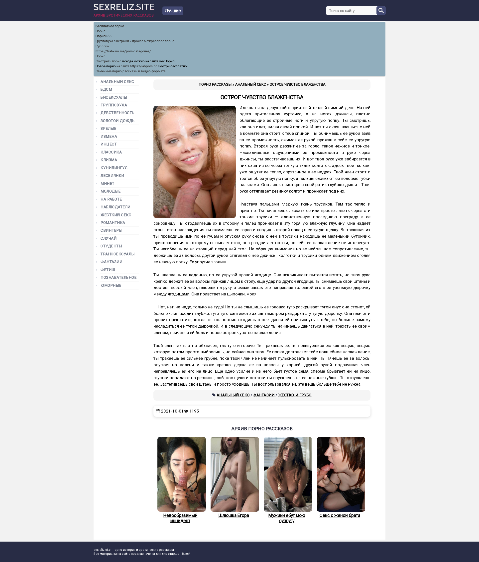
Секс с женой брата (340, 515)
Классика (111, 152)
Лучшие (173, 10)
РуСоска (102, 46)
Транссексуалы (118, 254)
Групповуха (114, 105)
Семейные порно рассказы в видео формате (130, 71)
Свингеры (111, 230)
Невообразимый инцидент (180, 518)
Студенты (111, 246)
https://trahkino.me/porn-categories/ (123, 51)
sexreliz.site (102, 550)
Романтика (113, 223)
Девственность (117, 113)
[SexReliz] (124, 15)
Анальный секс (233, 395)
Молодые (111, 191)
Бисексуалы (114, 97)
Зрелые (108, 129)
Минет (108, 184)
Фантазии (264, 395)
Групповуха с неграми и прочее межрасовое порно (135, 41)
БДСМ (106, 89)
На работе (111, 199)
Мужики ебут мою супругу (286, 518)
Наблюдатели (115, 207)
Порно (101, 31)
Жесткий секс (116, 215)
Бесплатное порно (110, 26)
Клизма (109, 160)
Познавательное (119, 278)
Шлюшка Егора (233, 515)
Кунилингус (114, 168)
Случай (109, 238)
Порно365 (104, 36)
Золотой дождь (118, 121)
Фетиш (108, 270)
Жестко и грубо (294, 395)
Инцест (109, 144)
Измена (109, 137)
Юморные (111, 285)
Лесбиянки (112, 176)
